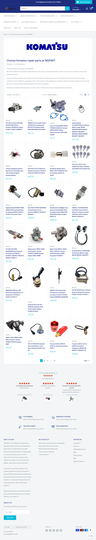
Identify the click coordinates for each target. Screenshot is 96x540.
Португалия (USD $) (21, 527)
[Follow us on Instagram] (53, 530)
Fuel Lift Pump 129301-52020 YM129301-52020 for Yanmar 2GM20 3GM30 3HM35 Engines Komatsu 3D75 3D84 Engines (59, 130)
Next (85, 361)
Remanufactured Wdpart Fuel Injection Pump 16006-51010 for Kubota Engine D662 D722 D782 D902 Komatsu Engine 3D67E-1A (59, 212)
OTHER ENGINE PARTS (47, 16)
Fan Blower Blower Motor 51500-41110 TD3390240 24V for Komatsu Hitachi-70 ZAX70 (58, 172)
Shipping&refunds (79, 449)
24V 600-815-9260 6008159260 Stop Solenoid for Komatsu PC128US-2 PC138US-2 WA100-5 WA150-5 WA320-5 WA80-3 (15, 253)
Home (5, 34)
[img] (48, 375)
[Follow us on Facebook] (46, 530)
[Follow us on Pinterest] (57, 530)
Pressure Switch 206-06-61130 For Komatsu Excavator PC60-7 (59, 346)
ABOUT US (17, 28)
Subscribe (10, 517)
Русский (7, 527)
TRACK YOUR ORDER (31, 28)
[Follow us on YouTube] (61, 530)
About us (76, 446)
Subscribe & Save (85, 2)
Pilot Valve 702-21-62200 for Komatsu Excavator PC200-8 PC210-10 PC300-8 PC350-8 (37, 171)
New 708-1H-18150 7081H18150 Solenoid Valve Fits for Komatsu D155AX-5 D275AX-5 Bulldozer (37, 211)
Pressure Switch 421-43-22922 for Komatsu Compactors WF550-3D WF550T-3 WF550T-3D (79, 347)
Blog (74, 458)
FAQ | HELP (7, 28)
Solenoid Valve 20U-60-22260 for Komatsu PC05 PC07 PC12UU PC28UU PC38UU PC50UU (35, 308)
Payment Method (78, 461)
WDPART (8, 120)
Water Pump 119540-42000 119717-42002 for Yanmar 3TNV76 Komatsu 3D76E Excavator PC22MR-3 (58, 252)
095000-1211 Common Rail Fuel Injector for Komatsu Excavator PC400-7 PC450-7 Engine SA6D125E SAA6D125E (59, 293)
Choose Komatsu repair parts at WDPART (21, 34)
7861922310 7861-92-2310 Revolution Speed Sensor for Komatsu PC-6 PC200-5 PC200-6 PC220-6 (14, 293)
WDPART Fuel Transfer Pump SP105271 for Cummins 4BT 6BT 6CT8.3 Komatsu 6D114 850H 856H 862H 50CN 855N (36, 126)
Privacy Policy (77, 455)
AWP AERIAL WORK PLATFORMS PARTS (53, 22)
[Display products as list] (88, 94)
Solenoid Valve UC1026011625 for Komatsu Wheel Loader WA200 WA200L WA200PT (81, 253)
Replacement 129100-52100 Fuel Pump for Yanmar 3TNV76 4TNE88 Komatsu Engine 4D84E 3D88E (36, 252)
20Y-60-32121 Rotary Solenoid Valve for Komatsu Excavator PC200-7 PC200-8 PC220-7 (81, 292)
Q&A (74, 452)
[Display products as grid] (85, 94)
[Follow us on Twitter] (50, 530)
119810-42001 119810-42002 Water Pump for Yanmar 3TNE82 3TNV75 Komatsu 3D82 (14, 341)
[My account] (87, 8)
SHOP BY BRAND (9, 16)
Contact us (77, 443)
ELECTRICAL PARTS (28, 22)
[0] (91, 8)
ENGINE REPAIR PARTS (27, 16)
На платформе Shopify (11, 534)
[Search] (67, 8)
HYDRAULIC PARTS (10, 22)
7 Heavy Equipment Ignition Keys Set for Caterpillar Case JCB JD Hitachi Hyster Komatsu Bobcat (14, 172)
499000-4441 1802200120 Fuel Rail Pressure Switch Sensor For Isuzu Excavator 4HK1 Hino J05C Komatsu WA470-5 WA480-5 (80, 212)
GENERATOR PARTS (67, 16)
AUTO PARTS (75, 22)
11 (54, 360)
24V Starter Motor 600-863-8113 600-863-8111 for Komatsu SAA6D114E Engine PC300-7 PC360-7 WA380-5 (14, 126)
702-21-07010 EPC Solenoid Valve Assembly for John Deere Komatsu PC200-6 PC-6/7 (36, 347)
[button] (46, 403)
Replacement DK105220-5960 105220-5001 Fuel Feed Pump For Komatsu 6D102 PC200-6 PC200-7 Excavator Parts (15, 211)
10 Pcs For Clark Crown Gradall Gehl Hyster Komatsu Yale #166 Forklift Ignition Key (81, 166)
